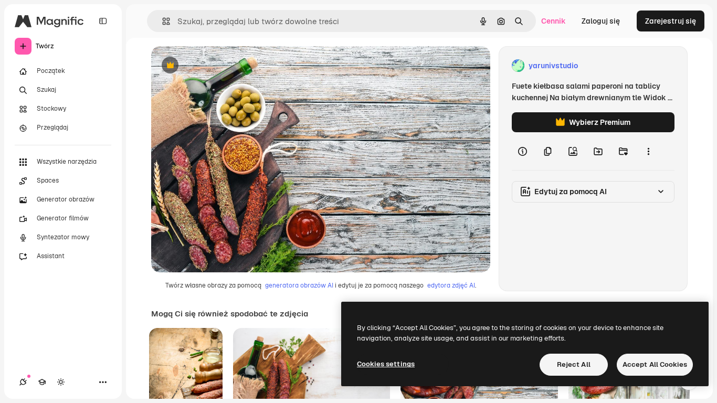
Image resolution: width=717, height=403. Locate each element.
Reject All (574, 364)
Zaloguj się (601, 21)
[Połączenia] (23, 382)
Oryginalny (224, 66)
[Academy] (42, 382)
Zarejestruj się (670, 21)
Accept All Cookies (655, 364)
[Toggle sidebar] (102, 21)
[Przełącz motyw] (60, 382)
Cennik (553, 21)
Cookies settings (386, 363)
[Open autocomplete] (161, 21)
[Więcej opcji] (648, 151)
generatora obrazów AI (299, 285)
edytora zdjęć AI (451, 285)
